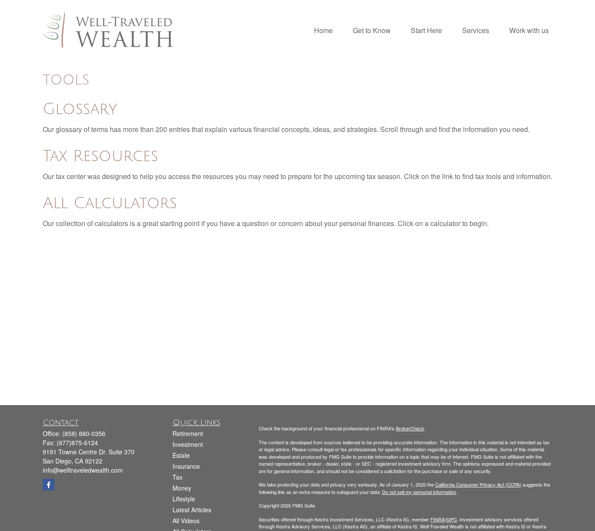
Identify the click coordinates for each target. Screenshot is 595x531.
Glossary (80, 109)
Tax (177, 477)
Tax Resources (100, 156)
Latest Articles (191, 509)
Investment (187, 444)
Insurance (186, 466)
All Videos (185, 520)
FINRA (437, 519)
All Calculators (110, 203)
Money (181, 488)
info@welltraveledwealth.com (83, 470)
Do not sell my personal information (419, 491)
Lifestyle (183, 498)
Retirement (187, 433)
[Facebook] (48, 484)
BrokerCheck (410, 428)
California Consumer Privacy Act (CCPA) (478, 484)
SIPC (451, 519)
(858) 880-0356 (83, 433)
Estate (181, 455)
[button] (323, 29)
